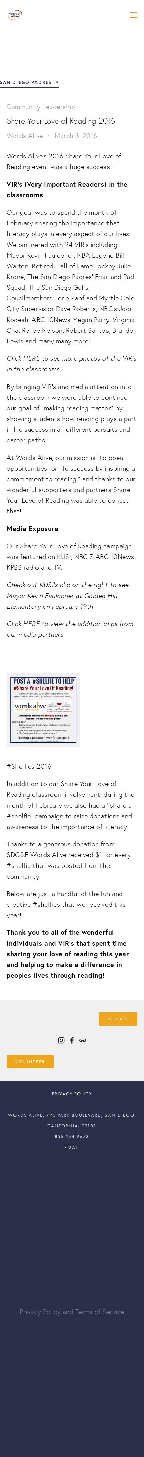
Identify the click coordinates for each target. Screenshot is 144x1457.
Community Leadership (41, 106)
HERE (31, 358)
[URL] (82, 1040)
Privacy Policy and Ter (52, 1312)
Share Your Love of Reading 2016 (61, 121)
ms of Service (104, 1312)
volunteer (30, 1061)
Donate (118, 1019)
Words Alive (25, 136)
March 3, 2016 (76, 136)
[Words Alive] (61, 1040)
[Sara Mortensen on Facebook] (72, 1040)
